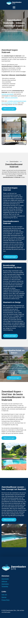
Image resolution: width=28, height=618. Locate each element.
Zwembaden (5, 579)
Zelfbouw (4, 581)
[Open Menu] (14, 7)
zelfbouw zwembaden (11, 97)
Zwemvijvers (5, 584)
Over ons (4, 594)
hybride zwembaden (8, 94)
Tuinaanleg (5, 586)
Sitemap (4, 597)
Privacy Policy (5, 600)
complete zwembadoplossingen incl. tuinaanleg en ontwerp (14, 102)
